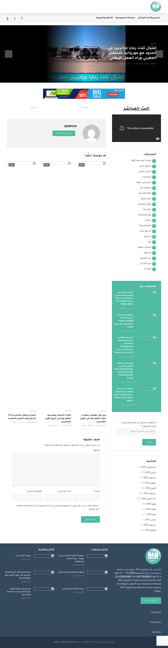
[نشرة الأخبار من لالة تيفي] (97, 594)
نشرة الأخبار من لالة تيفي (73, 589)
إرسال (149, 442)
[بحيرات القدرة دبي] (44, 561)
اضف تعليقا (26, 559)
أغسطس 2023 (148, 467)
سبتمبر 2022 (150, 494)
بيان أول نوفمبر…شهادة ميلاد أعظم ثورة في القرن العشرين (93, 418)
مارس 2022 (150, 520)
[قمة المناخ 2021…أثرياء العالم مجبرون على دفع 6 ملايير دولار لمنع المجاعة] (44, 577)
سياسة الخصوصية (125, 18)
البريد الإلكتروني (63, 491)
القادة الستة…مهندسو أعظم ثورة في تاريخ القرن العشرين (58, 418)
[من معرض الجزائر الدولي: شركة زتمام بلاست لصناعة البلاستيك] (44, 594)
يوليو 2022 (151, 504)
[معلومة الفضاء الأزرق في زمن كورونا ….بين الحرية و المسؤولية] (97, 561)
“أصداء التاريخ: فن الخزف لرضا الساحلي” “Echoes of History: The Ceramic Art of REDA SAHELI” (123, 298)
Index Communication (64, 642)
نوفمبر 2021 (150, 530)
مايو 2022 (151, 515)
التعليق (96, 450)
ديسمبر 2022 (150, 478)
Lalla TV (87, 642)
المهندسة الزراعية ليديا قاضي (71, 572)
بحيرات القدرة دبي (23, 556)
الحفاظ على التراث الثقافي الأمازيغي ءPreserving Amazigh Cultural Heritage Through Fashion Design (123, 370)
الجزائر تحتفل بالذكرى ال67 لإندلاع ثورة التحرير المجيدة (22, 417)
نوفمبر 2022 (150, 483)
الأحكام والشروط (104, 18)
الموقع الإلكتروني (34, 491)
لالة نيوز (153, 44)
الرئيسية (155, 18)
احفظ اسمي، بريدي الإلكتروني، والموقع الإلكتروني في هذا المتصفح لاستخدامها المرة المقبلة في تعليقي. (57, 507)
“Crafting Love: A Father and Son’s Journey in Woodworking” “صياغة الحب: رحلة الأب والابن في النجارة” (123, 345)
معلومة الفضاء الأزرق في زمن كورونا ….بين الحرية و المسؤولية (71, 559)
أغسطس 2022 (148, 499)
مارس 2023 (150, 473)
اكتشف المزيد (151, 601)
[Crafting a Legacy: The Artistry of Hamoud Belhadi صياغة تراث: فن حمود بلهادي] (147, 319)
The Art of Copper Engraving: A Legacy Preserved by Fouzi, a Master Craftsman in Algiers (123, 395)
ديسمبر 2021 (150, 525)
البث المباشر (144, 18)
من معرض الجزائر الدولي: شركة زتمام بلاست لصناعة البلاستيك (19, 592)
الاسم (97, 491)
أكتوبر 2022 (151, 488)
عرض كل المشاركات (63, 133)
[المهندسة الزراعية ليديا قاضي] (97, 577)
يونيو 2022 (151, 509)
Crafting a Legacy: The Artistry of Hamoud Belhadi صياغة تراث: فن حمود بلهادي (123, 321)
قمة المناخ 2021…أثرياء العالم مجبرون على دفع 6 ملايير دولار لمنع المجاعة (18, 575)
